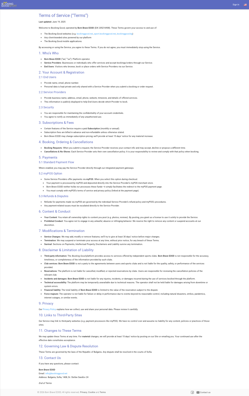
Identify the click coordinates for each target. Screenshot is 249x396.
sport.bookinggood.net (105, 33)
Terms (103, 392)
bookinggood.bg (124, 33)
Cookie (91, 392)
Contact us (203, 392)
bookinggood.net (85, 33)
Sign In (236, 4)
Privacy (83, 392)
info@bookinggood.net (56, 373)
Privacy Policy (49, 309)
